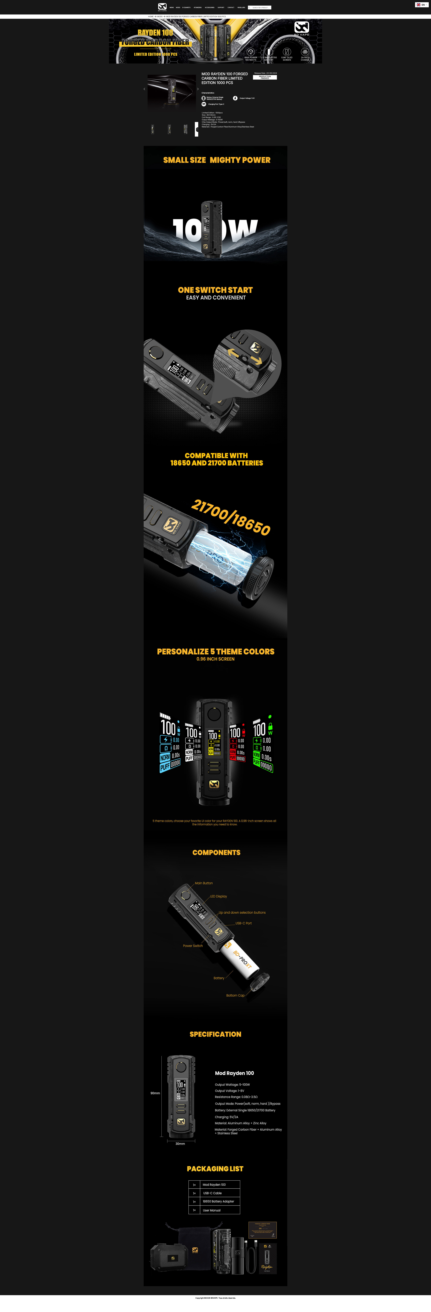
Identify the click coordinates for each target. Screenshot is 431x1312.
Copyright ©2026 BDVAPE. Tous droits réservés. (215, 1298)
